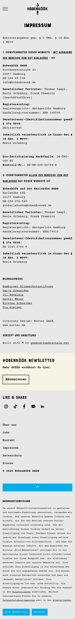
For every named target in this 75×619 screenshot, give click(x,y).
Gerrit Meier (13, 299)
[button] (37, 487)
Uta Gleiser (12, 307)
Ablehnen (39, 612)
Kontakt (9, 440)
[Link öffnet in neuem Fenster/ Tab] (6, 406)
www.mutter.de (14, 325)
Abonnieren (15, 379)
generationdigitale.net (50, 343)
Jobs (6, 432)
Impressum (10, 448)
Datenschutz (12, 455)
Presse (8, 463)
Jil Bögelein (13, 295)
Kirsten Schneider (17, 303)
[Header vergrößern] (5, 8)
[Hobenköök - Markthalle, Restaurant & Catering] (37, 9)
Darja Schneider (16, 290)
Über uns (10, 425)
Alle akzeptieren (16, 612)
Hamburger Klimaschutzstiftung (28, 286)
